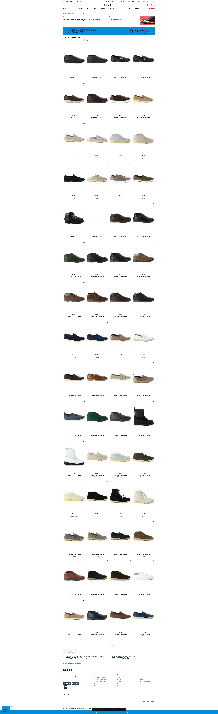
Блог (144, 8)
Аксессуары (102, 8)
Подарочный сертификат (100, 681)
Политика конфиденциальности (69, 701)
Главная (65, 13)
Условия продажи (112, 701)
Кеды (120, 118)
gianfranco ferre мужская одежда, (92, 708)
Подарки (137, 8)
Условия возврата (121, 681)
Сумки (94, 8)
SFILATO (122, 8)
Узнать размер (120, 685)
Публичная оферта (83, 701)
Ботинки (74, 79)
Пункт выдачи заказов (145, 681)
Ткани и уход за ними (122, 687)
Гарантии (120, 701)
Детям (77, 5)
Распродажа (152, 8)
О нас (141, 677)
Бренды (73, 8)
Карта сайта (127, 701)
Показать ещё (109, 642)
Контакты (142, 687)
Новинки (65, 8)
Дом (81, 5)
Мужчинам (72, 5)
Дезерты (97, 79)
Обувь (87, 8)
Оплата (118, 677)
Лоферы (120, 79)
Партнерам (96, 685)
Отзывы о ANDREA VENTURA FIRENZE (72, 663)
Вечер (129, 8)
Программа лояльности (99, 677)
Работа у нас (143, 685)
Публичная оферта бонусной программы (97, 701)
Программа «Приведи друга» (100, 679)
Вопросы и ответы (121, 683)
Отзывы (141, 683)
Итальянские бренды (122, 692)
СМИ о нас (142, 679)
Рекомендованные (149, 40)
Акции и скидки (97, 683)
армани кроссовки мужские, (79, 708)
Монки (120, 397)
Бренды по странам (121, 690)
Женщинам (65, 5)
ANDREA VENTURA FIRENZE (74, 77)
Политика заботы (144, 690)
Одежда (80, 8)
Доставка (119, 679)
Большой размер (113, 8)
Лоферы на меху (97, 476)
